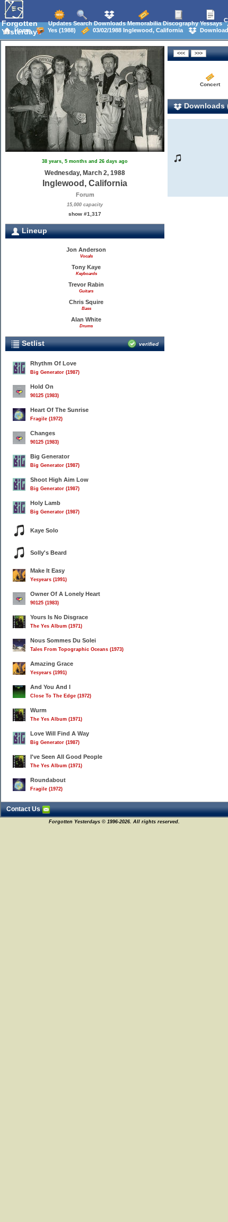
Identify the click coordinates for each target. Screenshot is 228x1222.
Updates (59, 23)
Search (82, 23)
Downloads (109, 23)
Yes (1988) (60, 30)
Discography (179, 23)
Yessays (210, 23)
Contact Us (24, 809)
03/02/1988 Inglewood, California (136, 30)
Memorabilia (143, 23)
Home (21, 30)
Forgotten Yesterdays (21, 27)
